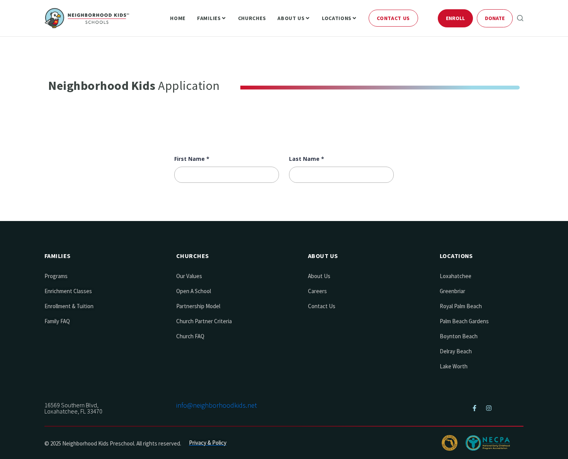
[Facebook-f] (474, 408)
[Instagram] (489, 408)
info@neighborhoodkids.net (216, 405)
